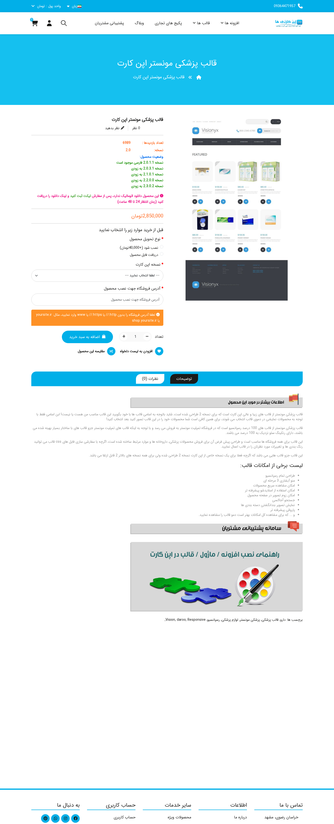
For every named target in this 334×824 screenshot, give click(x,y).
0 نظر (136, 128)
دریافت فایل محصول (144, 255)
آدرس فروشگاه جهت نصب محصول (132, 289)
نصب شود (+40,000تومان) (139, 247)
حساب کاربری (124, 817)
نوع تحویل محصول (145, 239)
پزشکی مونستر (250, 619)
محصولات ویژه (179, 817)
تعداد (159, 337)
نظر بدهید (112, 128)
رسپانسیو (213, 619)
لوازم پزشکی (230, 619)
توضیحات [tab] (184, 379)
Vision (170, 619)
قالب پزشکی (270, 619)
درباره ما (240, 817)
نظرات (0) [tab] (150, 379)
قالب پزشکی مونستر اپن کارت (159, 77)
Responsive (197, 619)
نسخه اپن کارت (148, 265)
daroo (181, 619)
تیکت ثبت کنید (80, 196)
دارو (283, 619)
